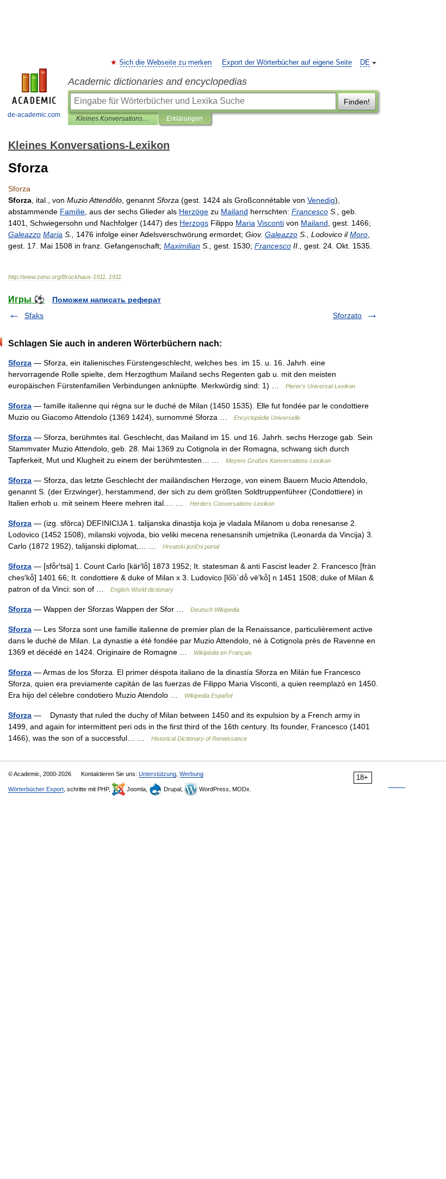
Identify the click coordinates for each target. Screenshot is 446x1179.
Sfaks (34, 315)
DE (365, 62)
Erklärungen (184, 118)
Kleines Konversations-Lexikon (113, 118)
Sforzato (347, 315)
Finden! (357, 101)
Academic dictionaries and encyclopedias (157, 81)
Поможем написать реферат (106, 299)
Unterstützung (157, 774)
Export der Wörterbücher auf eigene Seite (287, 62)
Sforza (20, 362)
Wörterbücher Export (36, 789)
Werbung (191, 774)
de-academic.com (34, 115)
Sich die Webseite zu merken (166, 62)
